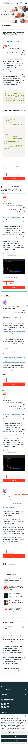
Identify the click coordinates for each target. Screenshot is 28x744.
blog (4, 29)
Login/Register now (14, 38)
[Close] (26, 716)
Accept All (14, 740)
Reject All (14, 736)
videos (8, 29)
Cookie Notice (12, 725)
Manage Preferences (14, 732)
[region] (14, 728)
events (20, 19)
